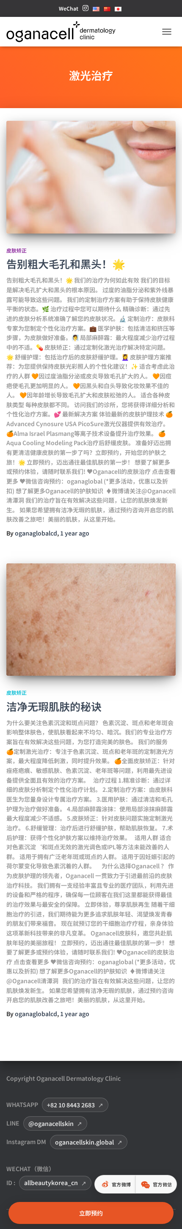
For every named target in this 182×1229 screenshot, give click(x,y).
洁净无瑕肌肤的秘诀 (54, 706)
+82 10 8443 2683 (71, 1105)
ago (74, 533)
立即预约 (91, 1213)
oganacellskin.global (84, 1142)
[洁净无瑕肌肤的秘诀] (91, 619)
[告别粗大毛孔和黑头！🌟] (91, 177)
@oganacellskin (51, 1123)
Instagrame (85, 10)
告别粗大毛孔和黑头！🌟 (65, 263)
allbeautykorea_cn (51, 1182)
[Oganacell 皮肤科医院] (64, 31)
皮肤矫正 (16, 250)
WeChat (68, 8)
